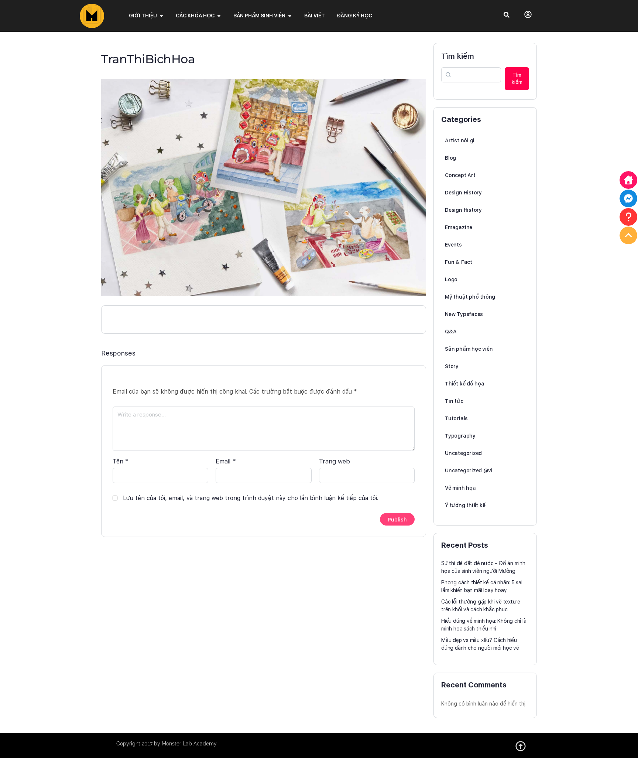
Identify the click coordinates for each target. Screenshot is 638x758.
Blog (450, 158)
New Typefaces (464, 314)
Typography (460, 436)
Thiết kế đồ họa (464, 384)
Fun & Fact (458, 262)
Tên (120, 461)
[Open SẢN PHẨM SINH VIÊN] (289, 16)
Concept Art (460, 175)
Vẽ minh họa (460, 488)
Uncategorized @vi (468, 470)
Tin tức (454, 401)
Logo (451, 279)
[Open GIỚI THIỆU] (161, 16)
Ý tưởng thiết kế (465, 505)
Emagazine (458, 227)
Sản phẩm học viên (469, 349)
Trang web (334, 461)
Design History (463, 193)
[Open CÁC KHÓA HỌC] (219, 16)
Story (452, 366)
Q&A (450, 331)
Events (453, 245)
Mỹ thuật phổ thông (470, 297)
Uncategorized (463, 453)
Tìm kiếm (457, 56)
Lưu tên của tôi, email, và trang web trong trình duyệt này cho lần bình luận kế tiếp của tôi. (250, 498)
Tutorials (456, 418)
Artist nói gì (459, 140)
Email (226, 461)
